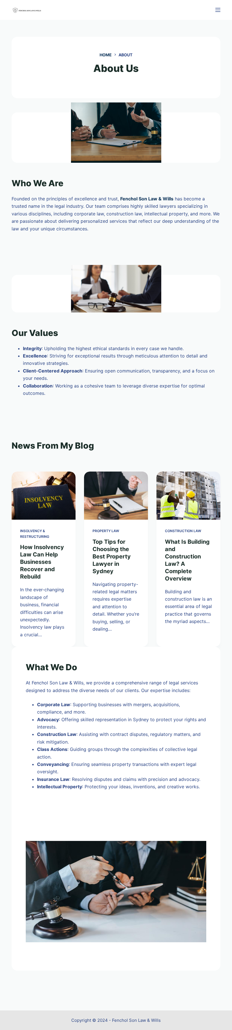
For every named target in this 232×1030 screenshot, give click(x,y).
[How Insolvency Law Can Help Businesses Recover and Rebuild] (44, 496)
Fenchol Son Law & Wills (146, 199)
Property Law (106, 531)
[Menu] (217, 9)
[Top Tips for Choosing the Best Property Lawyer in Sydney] (116, 496)
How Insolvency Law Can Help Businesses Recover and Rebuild (42, 562)
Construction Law (183, 531)
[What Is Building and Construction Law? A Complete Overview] (188, 496)
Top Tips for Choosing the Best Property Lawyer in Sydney (112, 556)
